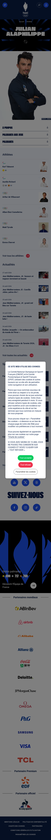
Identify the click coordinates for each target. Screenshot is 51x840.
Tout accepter (25, 458)
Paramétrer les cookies (25, 472)
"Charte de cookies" (16, 437)
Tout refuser (25, 465)
